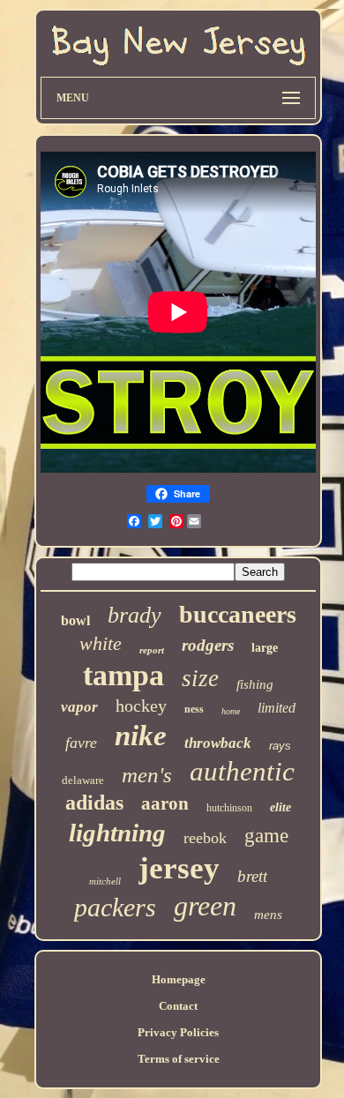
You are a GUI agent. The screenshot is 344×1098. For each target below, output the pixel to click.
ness (194, 709)
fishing (254, 684)
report (151, 650)
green (205, 906)
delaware (83, 780)
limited (276, 707)
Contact (178, 1005)
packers (115, 907)
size (200, 678)
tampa (123, 675)
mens (268, 915)
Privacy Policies (178, 1032)
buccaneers (237, 614)
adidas (94, 802)
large (264, 647)
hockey (141, 705)
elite (280, 807)
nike (141, 735)
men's (147, 775)
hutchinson (229, 808)
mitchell (105, 881)
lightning (117, 832)
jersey (179, 868)
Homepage (179, 979)
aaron (165, 803)
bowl (75, 620)
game (266, 836)
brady (134, 615)
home (230, 711)
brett (252, 876)
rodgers (208, 645)
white (100, 643)
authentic (242, 771)
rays (280, 745)
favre (81, 742)
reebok (205, 838)
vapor (79, 706)
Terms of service (179, 1058)
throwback (217, 743)
